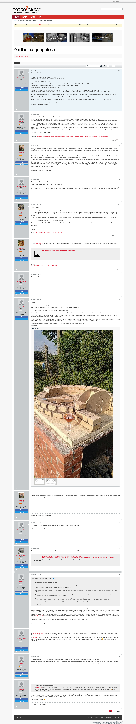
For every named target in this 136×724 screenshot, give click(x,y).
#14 (119, 656)
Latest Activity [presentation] (25, 62)
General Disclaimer (106, 717)
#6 (119, 241)
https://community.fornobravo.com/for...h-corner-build (44, 265)
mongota (21, 212)
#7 (119, 274)
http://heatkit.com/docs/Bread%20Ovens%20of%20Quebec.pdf (58, 250)
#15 (119, 682)
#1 (119, 70)
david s (21, 152)
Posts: (20, 85)
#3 (119, 145)
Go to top (117, 717)
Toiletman (21, 581)
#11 (119, 548)
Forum (19, 20)
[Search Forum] (121, 9)
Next (118, 711)
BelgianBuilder (21, 78)
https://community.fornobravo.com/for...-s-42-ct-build (49, 232)
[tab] (17, 63)
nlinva (21, 663)
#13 (119, 631)
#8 (119, 299)
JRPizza (21, 248)
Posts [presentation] (17, 62)
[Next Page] (114, 66)
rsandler (21, 121)
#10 (119, 522)
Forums (16, 17)
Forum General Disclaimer (22, 56)
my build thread (39, 615)
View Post (53, 578)
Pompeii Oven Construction (46, 20)
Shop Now (24, 17)
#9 (119, 493)
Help (39, 17)
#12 (119, 574)
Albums (33, 17)
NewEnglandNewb (21, 555)
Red (18, 717)
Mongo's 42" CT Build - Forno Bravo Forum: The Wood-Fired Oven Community (62, 556)
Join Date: (18, 83)
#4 (119, 179)
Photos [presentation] (34, 62)
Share (22, 87)
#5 (119, 204)
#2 (119, 114)
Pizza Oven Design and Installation (30, 20)
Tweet (22, 90)
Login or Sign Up (117, 1)
